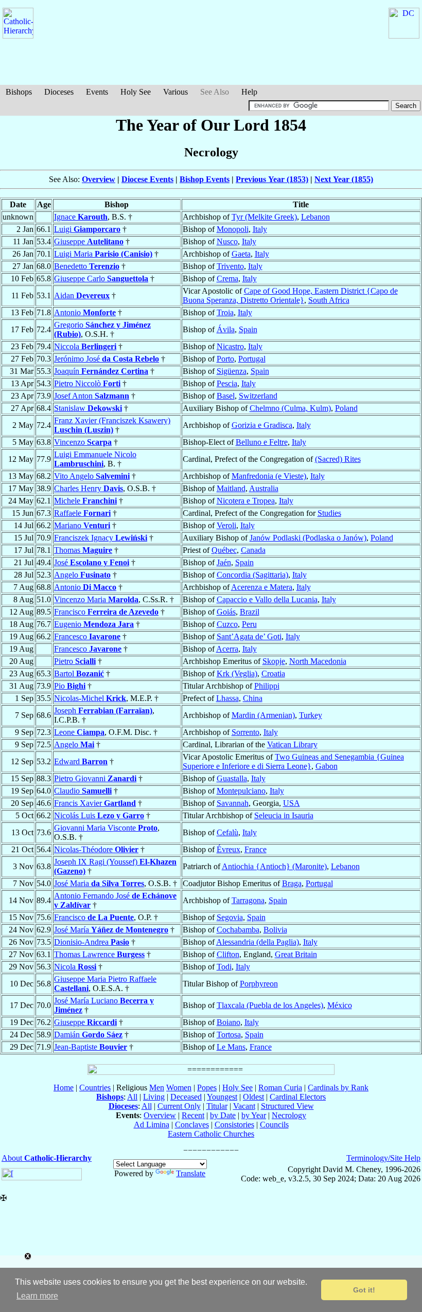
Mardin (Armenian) (263, 715)
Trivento (230, 266)
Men (156, 1087)
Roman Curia (280, 1087)
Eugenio (94, 624)
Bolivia (275, 929)
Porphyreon (259, 983)
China (252, 698)
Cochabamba (238, 929)
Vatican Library (292, 744)
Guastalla (232, 778)
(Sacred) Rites (338, 459)
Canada (253, 550)
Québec (224, 550)
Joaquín (101, 371)
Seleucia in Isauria (283, 815)
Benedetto (86, 266)
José (91, 562)
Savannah (233, 803)
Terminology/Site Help (383, 1158)
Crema (227, 278)
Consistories (234, 1124)
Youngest (222, 1096)
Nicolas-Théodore (96, 849)
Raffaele (82, 513)
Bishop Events (205, 179)
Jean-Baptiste (90, 1047)
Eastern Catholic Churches (211, 1133)
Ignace (81, 216)
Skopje (273, 661)
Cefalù (227, 832)
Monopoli (233, 229)
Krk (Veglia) (237, 673)
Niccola (85, 346)
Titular (216, 1106)
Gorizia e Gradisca (262, 425)
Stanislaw (88, 408)
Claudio (83, 790)
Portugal (252, 358)
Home (64, 1087)
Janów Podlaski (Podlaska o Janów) (308, 537)
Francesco (87, 636)
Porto (225, 358)
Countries (95, 1087)
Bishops (19, 91)
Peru (249, 624)
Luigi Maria (103, 253)
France (255, 849)
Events (97, 91)
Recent (193, 1115)
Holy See (135, 91)
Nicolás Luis (99, 815)
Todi (224, 966)
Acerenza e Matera (261, 587)
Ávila (226, 329)
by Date (223, 1115)
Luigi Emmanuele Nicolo (95, 459)
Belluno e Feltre (262, 442)
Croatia (273, 673)
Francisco (106, 611)
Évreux (228, 849)
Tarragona (248, 900)
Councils (274, 1124)
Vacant (244, 1106)
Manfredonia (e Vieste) (269, 476)
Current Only (179, 1106)
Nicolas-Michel (90, 698)
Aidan (82, 295)
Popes (207, 1087)
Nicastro (230, 346)
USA (291, 803)
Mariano (82, 525)
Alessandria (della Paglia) (257, 942)
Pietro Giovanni (95, 778)
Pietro (75, 661)
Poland (346, 408)
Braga (292, 883)
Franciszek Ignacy (100, 537)
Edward (81, 761)
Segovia (230, 917)
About (47, 1158)
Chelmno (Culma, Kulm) (290, 408)
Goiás (226, 611)
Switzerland (258, 395)
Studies (329, 513)
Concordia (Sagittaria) (252, 574)
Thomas (83, 550)
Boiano (228, 1022)
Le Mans (231, 1047)
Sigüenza (232, 371)
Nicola (75, 966)
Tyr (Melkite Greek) (264, 216)
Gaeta (241, 253)
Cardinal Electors (298, 1096)
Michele (85, 500)
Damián (88, 1034)
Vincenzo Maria (96, 599)
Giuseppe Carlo (101, 278)
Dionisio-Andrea (91, 942)
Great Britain (296, 954)
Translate (190, 1173)
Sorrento (245, 732)
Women (178, 1087)
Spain (248, 329)
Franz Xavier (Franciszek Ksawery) (112, 425)
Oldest (253, 1096)
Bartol (79, 673)
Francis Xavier (95, 803)
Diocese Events (147, 179)
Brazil (249, 611)
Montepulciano (241, 790)
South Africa (328, 300)
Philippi (266, 685)
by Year (253, 1115)
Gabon (326, 766)
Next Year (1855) (343, 179)
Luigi (87, 229)
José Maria (99, 883)
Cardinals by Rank (338, 1087)
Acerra (227, 648)
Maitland (231, 488)
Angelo (82, 574)
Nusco (227, 241)
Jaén (224, 562)
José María (111, 929)
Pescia (227, 383)
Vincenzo (83, 442)
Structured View (287, 1106)
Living (154, 1096)
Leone (79, 732)
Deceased (186, 1096)
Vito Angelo (92, 476)
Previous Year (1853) (272, 179)
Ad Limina (151, 1124)
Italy (260, 229)
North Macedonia (317, 661)
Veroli (226, 525)
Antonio (85, 312)
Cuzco (227, 624)
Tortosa (229, 1034)
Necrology (289, 1115)
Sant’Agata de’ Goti (249, 636)
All (132, 1096)
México (339, 1005)
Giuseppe (89, 241)
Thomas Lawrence (99, 954)
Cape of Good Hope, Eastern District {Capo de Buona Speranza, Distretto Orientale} (290, 295)
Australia (263, 488)
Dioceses (59, 91)
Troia (225, 312)
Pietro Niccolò (87, 383)
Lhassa (227, 698)
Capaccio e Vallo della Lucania (267, 599)
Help (249, 91)
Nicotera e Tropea (246, 500)
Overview (98, 179)
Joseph (103, 710)
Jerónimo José (106, 358)
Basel (226, 395)
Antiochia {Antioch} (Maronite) (274, 866)
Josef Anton (91, 395)
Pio (69, 685)
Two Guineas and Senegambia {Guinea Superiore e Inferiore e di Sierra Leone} (293, 761)
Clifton (228, 954)
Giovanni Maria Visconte (105, 827)
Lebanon (315, 216)
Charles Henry (88, 488)
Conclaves (192, 1124)
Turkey (310, 715)
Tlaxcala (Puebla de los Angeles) (270, 1005)
